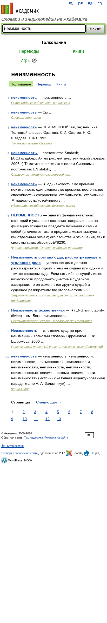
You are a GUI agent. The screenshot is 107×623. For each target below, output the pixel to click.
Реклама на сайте (56, 437)
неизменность (24, 97)
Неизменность (24, 330)
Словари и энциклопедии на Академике (44, 19)
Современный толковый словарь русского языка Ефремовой (57, 347)
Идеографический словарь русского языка (43, 206)
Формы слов (20, 389)
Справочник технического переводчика (41, 174)
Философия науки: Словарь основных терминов (47, 248)
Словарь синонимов (26, 118)
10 (25, 419)
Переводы (29, 51)
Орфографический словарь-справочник (40, 103)
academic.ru (20, 8)
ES (90, 4)
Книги (78, 51)
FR (99, 4)
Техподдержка (33, 437)
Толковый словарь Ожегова (31, 143)
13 (59, 419)
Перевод (43, 84)
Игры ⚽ (29, 60)
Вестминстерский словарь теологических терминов (51, 321)
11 (36, 419)
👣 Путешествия (12, 445)
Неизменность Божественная (38, 310)
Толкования (53, 42)
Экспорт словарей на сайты (19, 453)
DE (80, 4)
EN (71, 4)
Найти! (95, 29)
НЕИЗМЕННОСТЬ (26, 215)
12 (47, 419)
